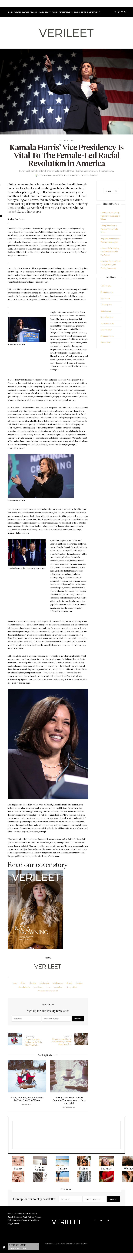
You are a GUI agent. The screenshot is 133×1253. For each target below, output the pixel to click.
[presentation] (13, 1081)
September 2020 (107, 336)
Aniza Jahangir (45, 176)
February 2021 (106, 304)
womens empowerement (48, 991)
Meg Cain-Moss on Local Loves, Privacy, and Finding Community (110, 264)
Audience (26, 3)
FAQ (10, 1223)
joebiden (80, 983)
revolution (58, 987)
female (69, 983)
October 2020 (106, 329)
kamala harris (24, 987)
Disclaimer (17, 1220)
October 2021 (106, 286)
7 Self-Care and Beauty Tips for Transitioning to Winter (110, 215)
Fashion (55, 12)
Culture (25, 12)
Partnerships (36, 3)
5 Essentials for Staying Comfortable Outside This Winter (110, 251)
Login (24, 1248)
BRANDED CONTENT (50, 3)
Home (10, 3)
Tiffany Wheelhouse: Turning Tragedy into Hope (109, 229)
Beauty (48, 12)
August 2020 (106, 342)
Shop (10, 1217)
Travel (41, 12)
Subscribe (14, 1248)
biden (23, 983)
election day (44, 983)
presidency (38, 987)
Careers (24, 1213)
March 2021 (105, 298)
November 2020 (107, 323)
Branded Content (81, 12)
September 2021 (107, 292)
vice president (71, 987)
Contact (15, 1223)
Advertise (17, 3)
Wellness (33, 12)
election (32, 983)
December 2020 (107, 317)
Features (17, 12)
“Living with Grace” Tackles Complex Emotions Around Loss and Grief (26, 1100)
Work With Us (28, 1217)
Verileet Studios (66, 12)
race (48, 987)
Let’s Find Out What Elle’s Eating (69, 1097)
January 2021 (106, 311)
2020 (15, 983)
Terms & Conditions (30, 1220)
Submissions (17, 1217)
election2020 (58, 983)
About (10, 1213)
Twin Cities (75, 176)
